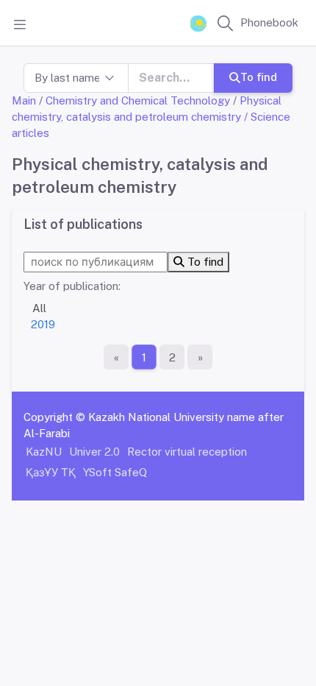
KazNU (44, 451)
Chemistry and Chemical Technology (138, 100)
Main (24, 100)
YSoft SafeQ (115, 472)
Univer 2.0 (94, 451)
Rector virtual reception (187, 451)
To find (258, 77)
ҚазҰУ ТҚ (51, 472)
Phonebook (269, 22)
